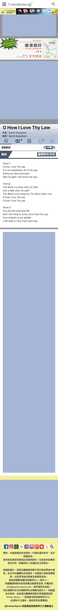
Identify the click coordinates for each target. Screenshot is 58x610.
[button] (20, 57)
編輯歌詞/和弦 (46, 154)
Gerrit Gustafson (18, 132)
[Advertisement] (29, 25)
